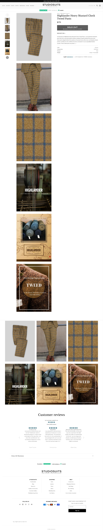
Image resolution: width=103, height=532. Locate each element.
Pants (52, 486)
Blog (33, 484)
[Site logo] (51, 472)
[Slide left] (7, 15)
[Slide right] (7, 57)
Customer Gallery (33, 490)
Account (91, 5)
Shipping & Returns (71, 484)
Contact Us (70, 481)
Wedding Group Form (33, 493)
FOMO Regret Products (64, 13)
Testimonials (33, 481)
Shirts (52, 488)
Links (71, 490)
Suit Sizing (71, 486)
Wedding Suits (52, 490)
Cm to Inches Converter (71, 493)
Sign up (77, 510)
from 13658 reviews (51, 424)
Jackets (52, 484)
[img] (51, 422)
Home (58, 13)
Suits (52, 481)
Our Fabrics (52, 493)
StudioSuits (53, 529)
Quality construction (33, 488)
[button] (97, 5)
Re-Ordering (71, 488)
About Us (33, 486)
